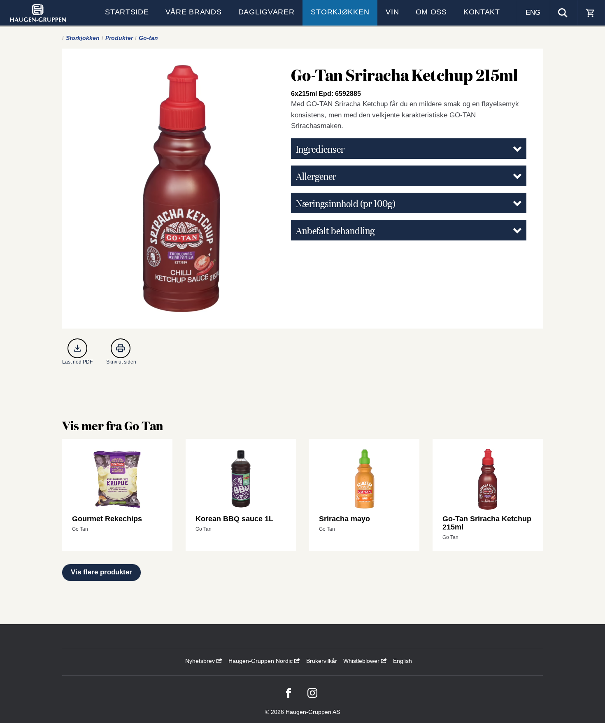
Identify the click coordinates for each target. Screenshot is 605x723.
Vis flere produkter (101, 572)
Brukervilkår (321, 661)
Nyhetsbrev (200, 661)
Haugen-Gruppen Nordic (261, 661)
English (402, 661)
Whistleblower (362, 661)
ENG (533, 12)
